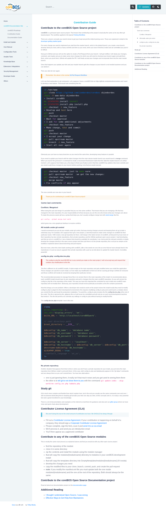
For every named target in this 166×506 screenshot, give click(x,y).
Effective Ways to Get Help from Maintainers (64, 498)
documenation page (79, 485)
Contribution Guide (14, 34)
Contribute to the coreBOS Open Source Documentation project (148, 64)
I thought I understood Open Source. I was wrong (67, 495)
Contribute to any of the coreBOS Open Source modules (147, 58)
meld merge (109, 215)
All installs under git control (147, 38)
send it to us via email (92, 426)
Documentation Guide (15, 37)
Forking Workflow (79, 35)
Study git (137, 50)
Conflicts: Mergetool (145, 34)
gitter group (114, 402)
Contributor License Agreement (67, 420)
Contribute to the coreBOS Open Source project (148, 26)
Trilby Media (31, 505)
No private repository (146, 46)
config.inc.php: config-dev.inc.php (149, 42)
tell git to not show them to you (71, 381)
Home (6, 21)
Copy (124, 89)
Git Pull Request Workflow (78, 75)
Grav (13, 505)
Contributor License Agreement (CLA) (147, 53)
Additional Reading (141, 69)
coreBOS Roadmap (14, 30)
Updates (145, 7)
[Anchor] (39, 27)
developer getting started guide (51, 41)
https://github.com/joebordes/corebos (78, 93)
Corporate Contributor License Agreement (89, 423)
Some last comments (143, 30)
